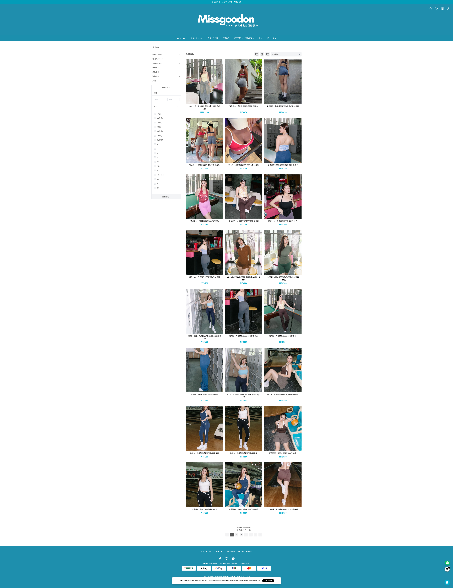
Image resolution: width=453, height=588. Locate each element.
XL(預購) (160, 140)
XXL (158, 162)
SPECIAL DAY (157, 63)
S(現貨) (159, 114)
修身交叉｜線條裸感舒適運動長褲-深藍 (204, 453)
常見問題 (240, 551)
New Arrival (157, 54)
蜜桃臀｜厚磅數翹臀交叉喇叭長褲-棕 (282, 336)
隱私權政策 (231, 551)
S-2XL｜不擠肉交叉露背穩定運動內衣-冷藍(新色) (243, 395)
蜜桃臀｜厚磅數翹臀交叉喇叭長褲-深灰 (243, 336)
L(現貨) (159, 122)
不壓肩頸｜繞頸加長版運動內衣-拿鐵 (282, 453)
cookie (192, 581)
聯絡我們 (249, 551)
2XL (158, 166)
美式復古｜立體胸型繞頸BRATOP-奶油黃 (244, 221)
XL (158, 157)
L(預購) (159, 135)
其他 (154, 80)
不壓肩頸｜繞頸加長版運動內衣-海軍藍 (243, 509)
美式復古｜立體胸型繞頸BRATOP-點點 (204, 221)
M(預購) (160, 131)
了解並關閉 (268, 581)
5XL (158, 183)
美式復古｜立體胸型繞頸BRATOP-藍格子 (283, 165)
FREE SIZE (160, 175)
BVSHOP (247, 576)
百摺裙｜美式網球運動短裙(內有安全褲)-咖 (282, 394)
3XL (158, 170)
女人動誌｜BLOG (219, 551)
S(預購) (159, 127)
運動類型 (155, 76)
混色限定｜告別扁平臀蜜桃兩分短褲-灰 (243, 106)
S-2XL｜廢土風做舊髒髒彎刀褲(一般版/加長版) (204, 107)
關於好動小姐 (206, 551)
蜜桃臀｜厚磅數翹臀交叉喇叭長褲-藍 (204, 394)
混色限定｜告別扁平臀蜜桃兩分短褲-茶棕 (283, 509)
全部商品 (156, 47)
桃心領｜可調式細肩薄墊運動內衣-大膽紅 (244, 165)
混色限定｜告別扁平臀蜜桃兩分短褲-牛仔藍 (283, 106)
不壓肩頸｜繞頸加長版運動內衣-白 (204, 509)
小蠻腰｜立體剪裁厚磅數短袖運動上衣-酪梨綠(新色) (283, 278)
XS (158, 188)
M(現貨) (160, 118)
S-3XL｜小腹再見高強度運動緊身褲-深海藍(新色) (204, 337)
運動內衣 (155, 67)
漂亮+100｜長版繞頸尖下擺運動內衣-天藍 (204, 277)
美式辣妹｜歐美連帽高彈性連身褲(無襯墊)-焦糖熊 (243, 278)
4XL (158, 179)
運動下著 (155, 72)
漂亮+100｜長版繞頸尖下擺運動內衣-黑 (282, 221)
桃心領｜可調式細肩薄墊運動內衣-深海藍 (204, 165)
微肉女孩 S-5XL (158, 59)
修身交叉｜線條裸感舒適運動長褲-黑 (243, 453)
